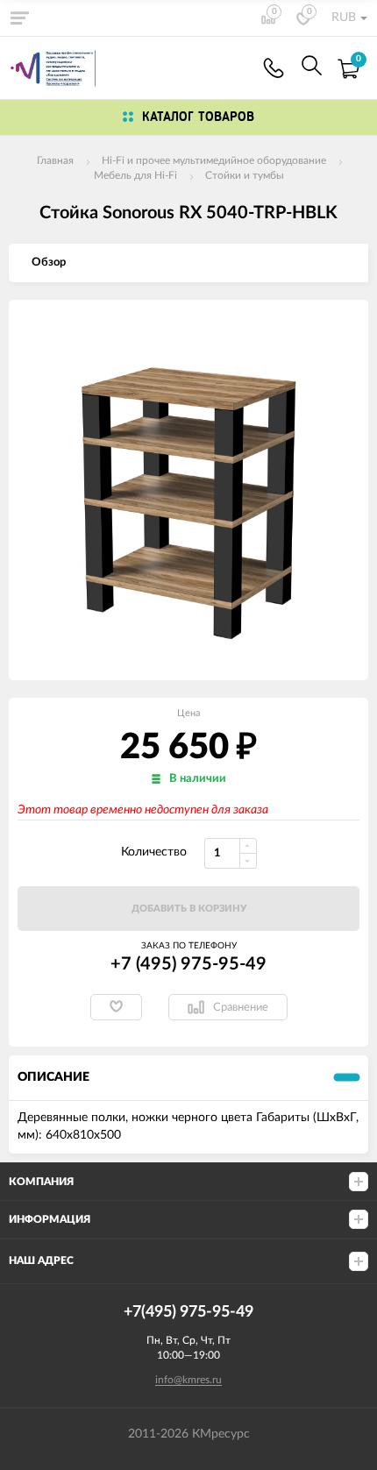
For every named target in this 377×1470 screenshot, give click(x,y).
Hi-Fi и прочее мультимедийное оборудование (214, 160)
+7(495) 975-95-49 (273, 68)
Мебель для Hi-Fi (135, 175)
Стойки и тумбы (244, 175)
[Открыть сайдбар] (19, 17)
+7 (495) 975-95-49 (188, 964)
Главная (55, 160)
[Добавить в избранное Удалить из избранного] (116, 1007)
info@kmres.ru (188, 1379)
